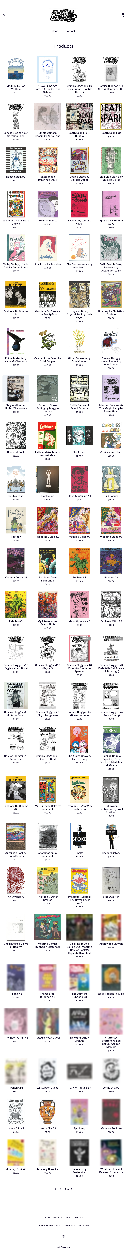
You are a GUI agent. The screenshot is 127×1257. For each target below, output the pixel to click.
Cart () (79, 1217)
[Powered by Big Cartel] (63, 1247)
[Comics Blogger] (63, 15)
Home (47, 1217)
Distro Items (69, 1225)
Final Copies (83, 1225)
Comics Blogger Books (49, 1225)
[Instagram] (63, 1236)
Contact (70, 31)
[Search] (4, 15)
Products (57, 1217)
